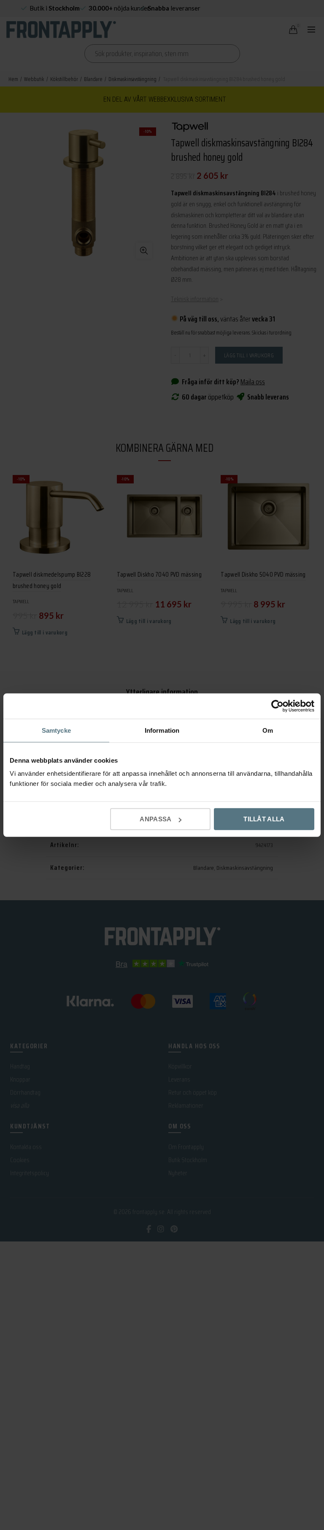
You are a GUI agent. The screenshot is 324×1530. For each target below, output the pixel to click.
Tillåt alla (263, 819)
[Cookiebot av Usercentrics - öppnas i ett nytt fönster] (277, 705)
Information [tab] (162, 730)
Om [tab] (267, 730)
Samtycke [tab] (56, 730)
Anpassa (155, 819)
